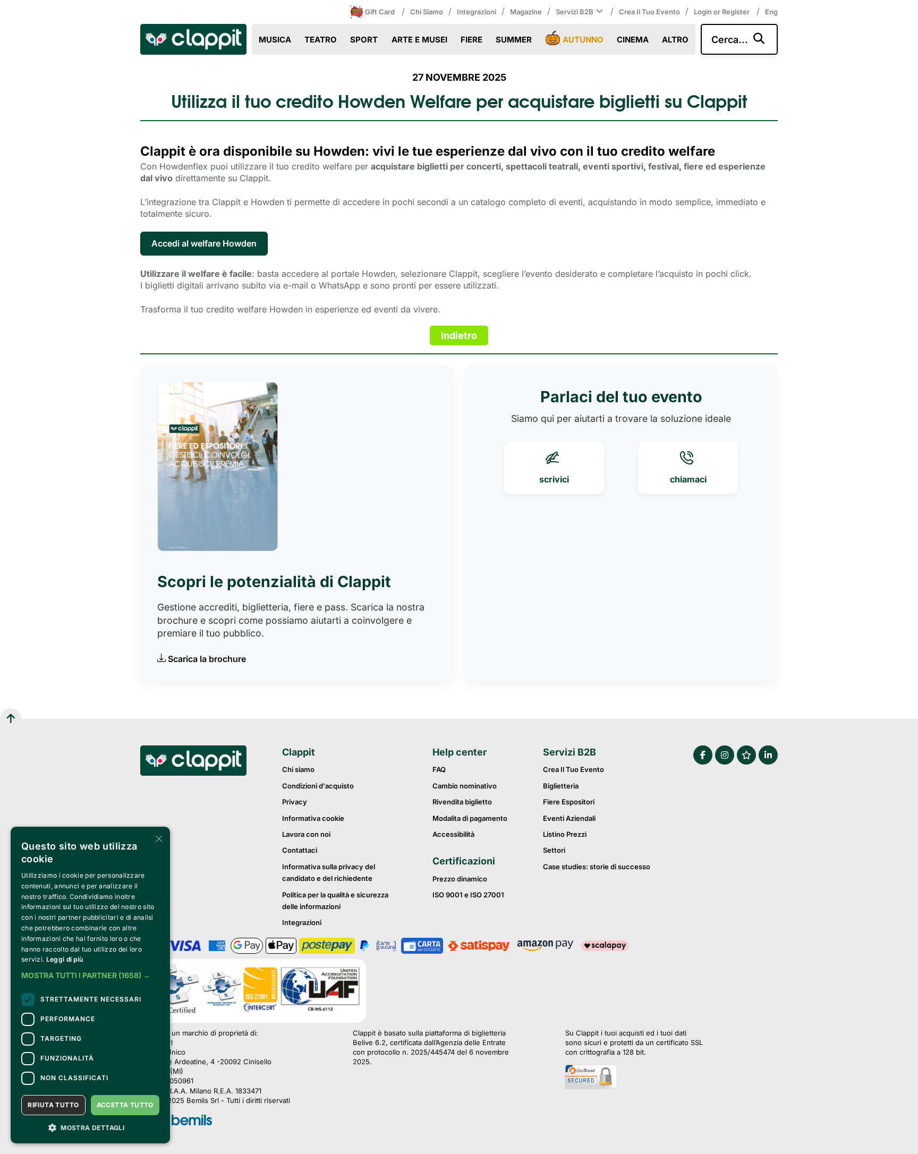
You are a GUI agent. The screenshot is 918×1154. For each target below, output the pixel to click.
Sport (364, 40)
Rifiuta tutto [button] (53, 1105)
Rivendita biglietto (462, 801)
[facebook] (702, 755)
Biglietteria (561, 786)
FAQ (439, 769)
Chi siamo (426, 11)
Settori (554, 850)
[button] (90, 975)
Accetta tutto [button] (125, 1105)
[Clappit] (193, 761)
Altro (675, 40)
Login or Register (722, 11)
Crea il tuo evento (649, 11)
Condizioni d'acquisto (318, 786)
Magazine (526, 11)
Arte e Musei (419, 40)
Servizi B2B (574, 11)
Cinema (633, 40)
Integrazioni (476, 11)
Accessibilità (453, 834)
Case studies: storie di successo (596, 866)
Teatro (320, 40)
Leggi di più (64, 959)
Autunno (583, 40)
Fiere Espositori (568, 801)
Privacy (294, 801)
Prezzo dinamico (459, 879)
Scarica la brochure (207, 659)
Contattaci (299, 850)
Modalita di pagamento (469, 818)
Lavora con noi (306, 834)
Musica (275, 40)
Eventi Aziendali (569, 818)
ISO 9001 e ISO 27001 (468, 894)
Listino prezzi (564, 834)
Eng (771, 11)
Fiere (471, 40)
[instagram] (724, 755)
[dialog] (90, 985)
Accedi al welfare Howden (204, 243)
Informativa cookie (313, 818)
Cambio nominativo (464, 786)
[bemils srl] (192, 1121)
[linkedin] (768, 755)
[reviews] (746, 755)
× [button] (158, 838)
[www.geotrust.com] (634, 1078)
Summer (514, 40)
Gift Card (380, 11)
